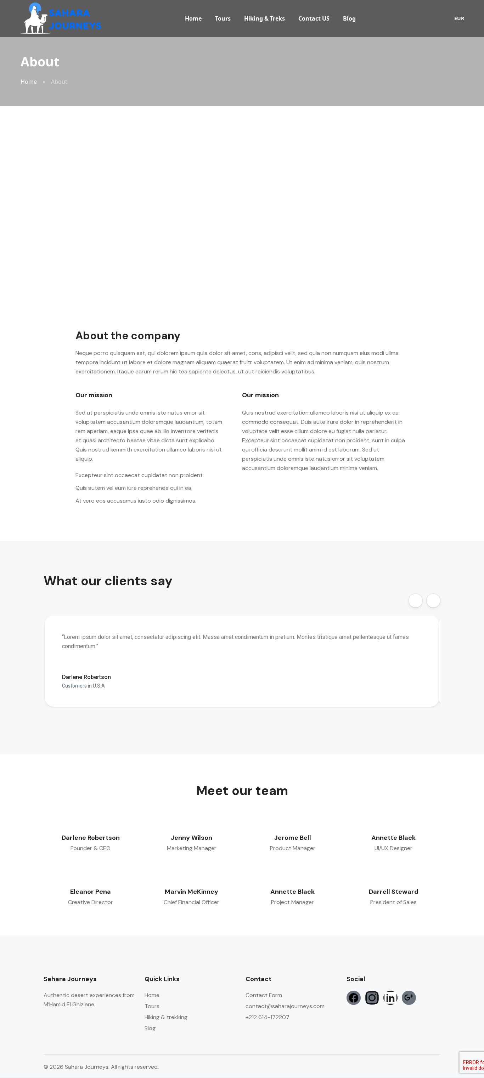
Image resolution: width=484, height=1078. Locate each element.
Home (193, 18)
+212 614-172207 (267, 1017)
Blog (349, 18)
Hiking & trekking (166, 1017)
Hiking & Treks (264, 18)
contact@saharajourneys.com (285, 1006)
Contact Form (264, 995)
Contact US (314, 18)
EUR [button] (459, 18)
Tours (223, 18)
